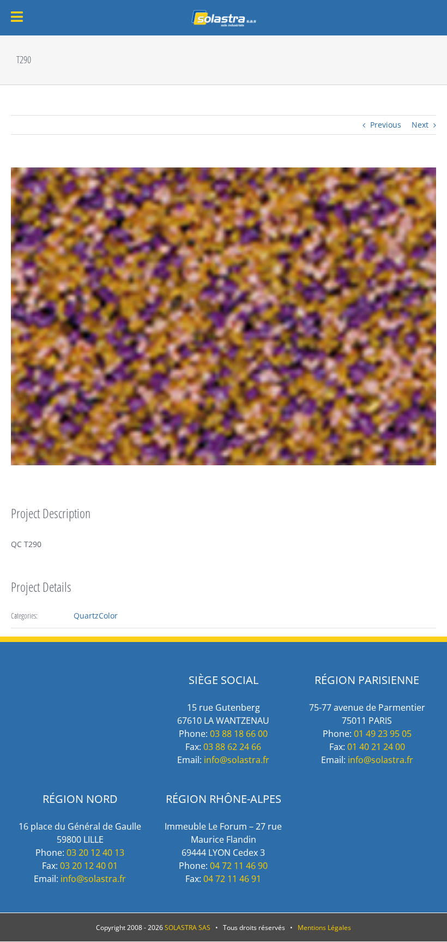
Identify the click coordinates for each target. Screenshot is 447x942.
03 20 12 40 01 (89, 866)
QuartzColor (96, 615)
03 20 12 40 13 (95, 853)
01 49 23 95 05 (383, 734)
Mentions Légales (324, 927)
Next (420, 124)
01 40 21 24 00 (376, 747)
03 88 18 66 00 (239, 734)
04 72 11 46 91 (232, 879)
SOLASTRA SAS (187, 927)
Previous (385, 124)
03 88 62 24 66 (232, 747)
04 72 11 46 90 (239, 866)
